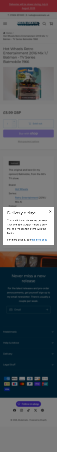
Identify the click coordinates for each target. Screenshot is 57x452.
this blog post (39, 239)
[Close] (50, 211)
